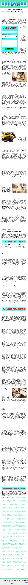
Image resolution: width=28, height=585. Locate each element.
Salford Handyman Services (8, 526)
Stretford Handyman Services (9, 530)
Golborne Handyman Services (19, 546)
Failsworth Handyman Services (9, 501)
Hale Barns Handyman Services (18, 535)
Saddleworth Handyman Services (10, 504)
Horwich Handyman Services (14, 540)
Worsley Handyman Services (8, 550)
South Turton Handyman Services (17, 508)
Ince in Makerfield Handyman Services (11, 515)
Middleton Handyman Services (9, 539)
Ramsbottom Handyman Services (9, 522)
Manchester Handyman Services (17, 532)
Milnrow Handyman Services (8, 507)
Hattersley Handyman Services (9, 533)
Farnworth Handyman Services (19, 564)
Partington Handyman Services (17, 521)
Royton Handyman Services (13, 551)
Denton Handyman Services (19, 511)
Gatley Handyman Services (19, 514)
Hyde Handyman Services (17, 559)
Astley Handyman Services (14, 523)
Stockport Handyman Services (19, 505)
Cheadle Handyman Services (19, 561)
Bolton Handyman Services (19, 552)
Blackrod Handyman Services (14, 558)
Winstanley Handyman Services (17, 503)
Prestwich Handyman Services (8, 519)
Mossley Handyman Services (8, 565)
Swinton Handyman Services (19, 500)
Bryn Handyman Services (19, 548)
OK (16, 583)
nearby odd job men (18, 408)
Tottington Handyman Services (18, 525)
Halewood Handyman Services (14, 528)
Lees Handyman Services (12, 544)
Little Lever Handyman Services (10, 536)
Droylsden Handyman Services (19, 537)
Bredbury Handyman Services (9, 562)
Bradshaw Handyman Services (19, 529)
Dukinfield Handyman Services (18, 541)
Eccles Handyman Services (19, 568)
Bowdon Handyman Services (8, 554)
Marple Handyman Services (8, 512)
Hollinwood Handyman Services (14, 499)
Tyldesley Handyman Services (8, 510)
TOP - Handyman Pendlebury (7, 576)
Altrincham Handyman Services (14, 555)
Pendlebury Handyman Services (9, 543)
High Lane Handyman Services (14, 566)
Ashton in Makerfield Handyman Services (12, 547)
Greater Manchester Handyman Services (16, 518)
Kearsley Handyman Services (8, 569)
